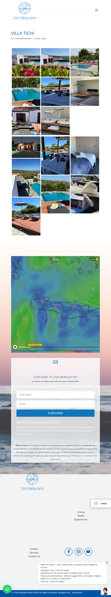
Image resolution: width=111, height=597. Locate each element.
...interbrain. (77, 592)
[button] (7, 589)
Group (80, 512)
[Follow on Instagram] (78, 552)
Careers (34, 548)
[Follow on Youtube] (88, 552)
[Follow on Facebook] (69, 552)
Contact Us (34, 556)
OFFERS (104, 503)
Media (80, 515)
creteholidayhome (23, 38)
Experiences (80, 519)
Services (33, 552)
